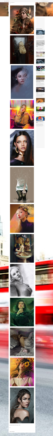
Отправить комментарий (12, 431)
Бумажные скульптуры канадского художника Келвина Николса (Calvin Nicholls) (40, 46)
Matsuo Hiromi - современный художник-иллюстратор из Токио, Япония (39, 122)
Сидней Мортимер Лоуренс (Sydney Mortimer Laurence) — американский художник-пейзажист (40, 81)
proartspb (7, 1)
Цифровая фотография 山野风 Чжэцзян (40, 56)
